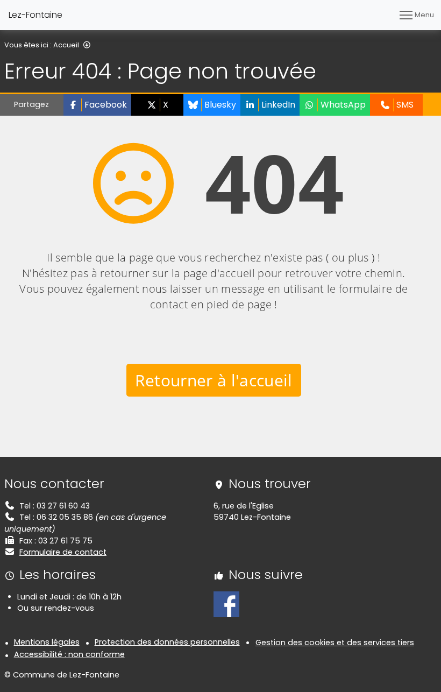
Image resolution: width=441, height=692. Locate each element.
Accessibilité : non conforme (69, 654)
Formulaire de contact (62, 552)
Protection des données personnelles (167, 642)
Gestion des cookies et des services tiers (334, 642)
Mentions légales (47, 642)
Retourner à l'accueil (214, 380)
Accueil (66, 45)
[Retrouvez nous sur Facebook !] (226, 603)
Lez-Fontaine (35, 15)
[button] (97, 105)
